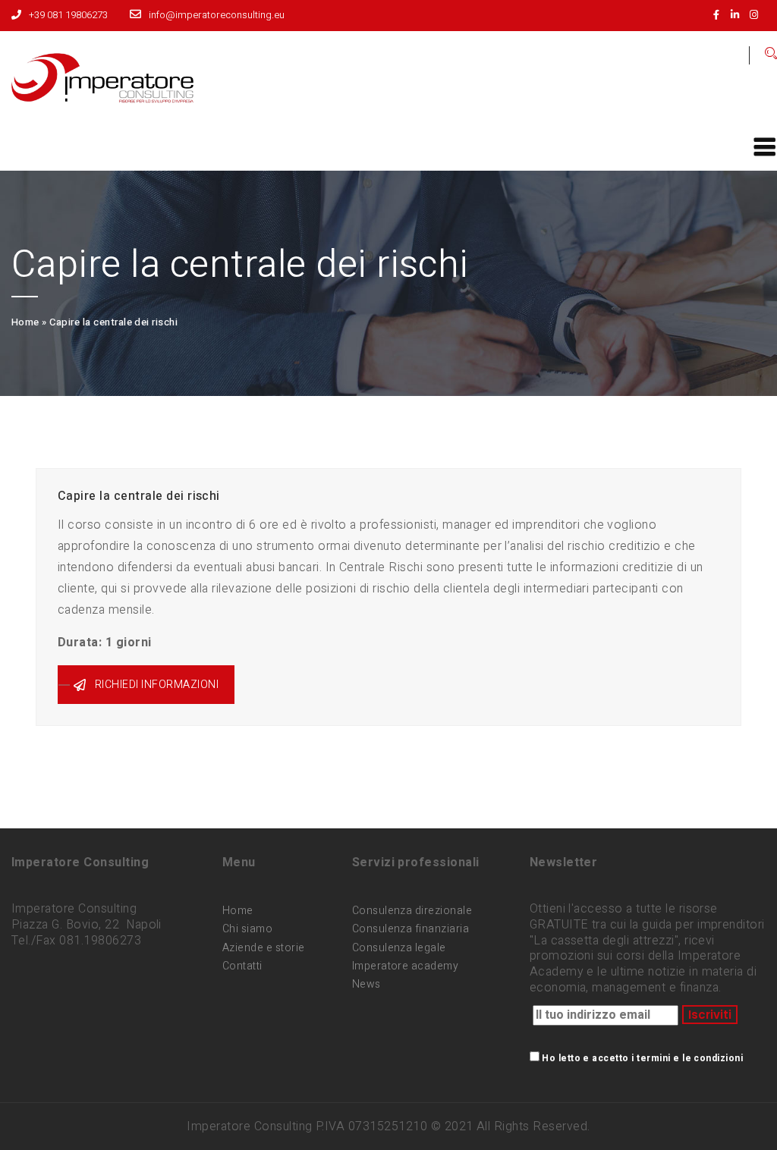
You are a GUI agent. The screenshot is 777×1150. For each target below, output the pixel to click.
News (366, 984)
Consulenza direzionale (412, 911)
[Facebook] (720, 15)
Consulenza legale (399, 948)
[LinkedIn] (739, 15)
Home (25, 322)
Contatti (242, 966)
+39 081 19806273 (68, 15)
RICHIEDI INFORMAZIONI (157, 685)
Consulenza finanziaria (411, 929)
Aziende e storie (263, 948)
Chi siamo (247, 929)
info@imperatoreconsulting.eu (217, 15)
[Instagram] (758, 15)
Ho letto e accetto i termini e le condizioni (642, 1058)
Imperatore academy (405, 966)
